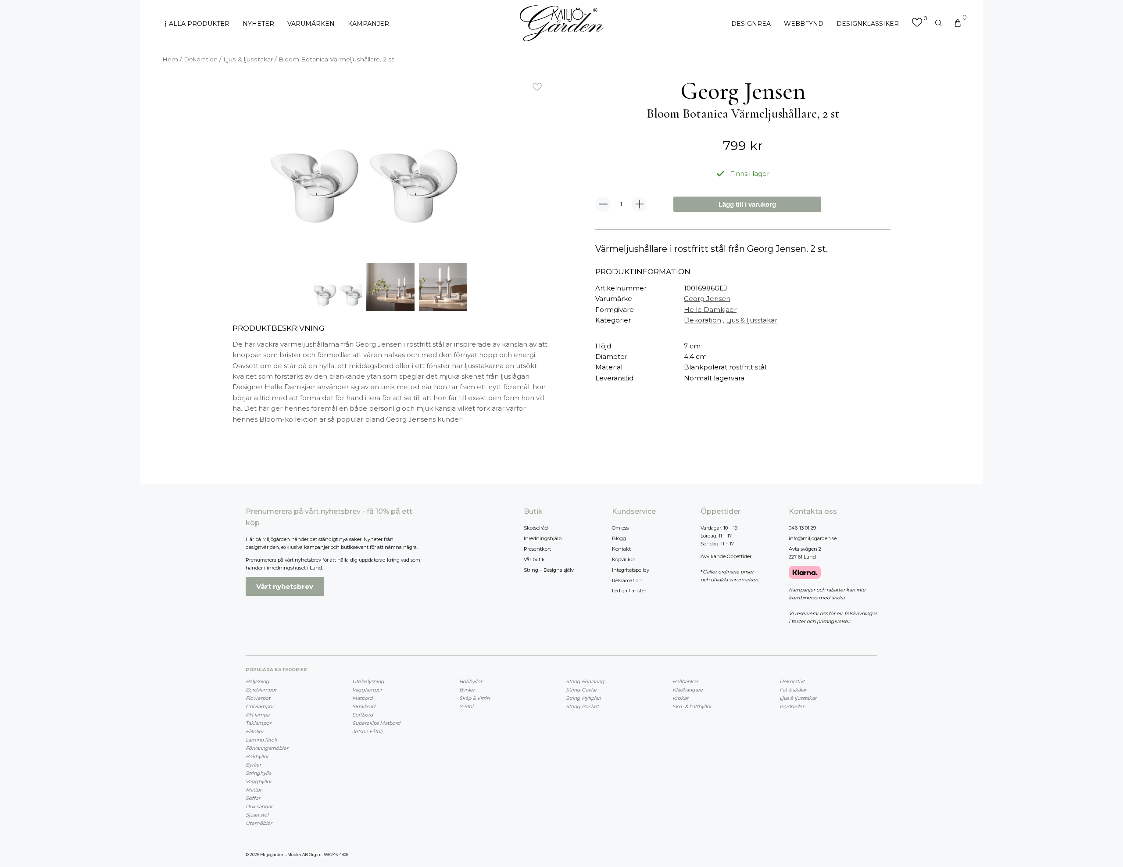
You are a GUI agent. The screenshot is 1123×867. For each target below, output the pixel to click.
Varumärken (311, 24)
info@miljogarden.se (813, 538)
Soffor (253, 798)
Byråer (253, 765)
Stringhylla (258, 773)
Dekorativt (792, 681)
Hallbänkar (685, 681)
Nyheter (258, 24)
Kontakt (621, 549)
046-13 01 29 (802, 528)
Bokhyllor (257, 756)
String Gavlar (581, 690)
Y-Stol (466, 706)
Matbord (362, 698)
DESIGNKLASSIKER (868, 24)
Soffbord (362, 715)
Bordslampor (261, 690)
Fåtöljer (255, 731)
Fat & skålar (793, 690)
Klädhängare (687, 690)
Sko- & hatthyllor (692, 706)
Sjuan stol (257, 815)
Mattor (253, 790)
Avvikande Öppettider (726, 556)
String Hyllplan (583, 698)
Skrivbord (363, 706)
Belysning (257, 681)
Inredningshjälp (543, 538)
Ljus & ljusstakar (248, 59)
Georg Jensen (707, 298)
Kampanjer (368, 24)
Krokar (680, 698)
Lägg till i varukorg (747, 204)
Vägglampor (367, 690)
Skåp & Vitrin (474, 698)
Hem (170, 59)
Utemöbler (259, 823)
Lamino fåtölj (261, 740)
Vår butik (534, 559)
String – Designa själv (549, 570)
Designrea (751, 24)
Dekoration (201, 59)
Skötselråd (536, 528)
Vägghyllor (259, 781)
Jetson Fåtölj (367, 731)
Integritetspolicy (630, 570)
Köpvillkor (623, 559)
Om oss (620, 528)
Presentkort (537, 549)
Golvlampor (260, 706)
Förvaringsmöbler (267, 748)
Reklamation (627, 580)
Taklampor (258, 723)
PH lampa (257, 715)
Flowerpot (258, 698)
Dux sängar (259, 806)
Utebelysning (368, 681)
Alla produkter (199, 24)
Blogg (619, 538)
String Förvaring (585, 681)
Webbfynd (803, 24)
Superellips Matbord (376, 723)
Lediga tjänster (629, 591)
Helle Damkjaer (710, 309)
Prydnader (792, 706)
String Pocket (582, 706)
